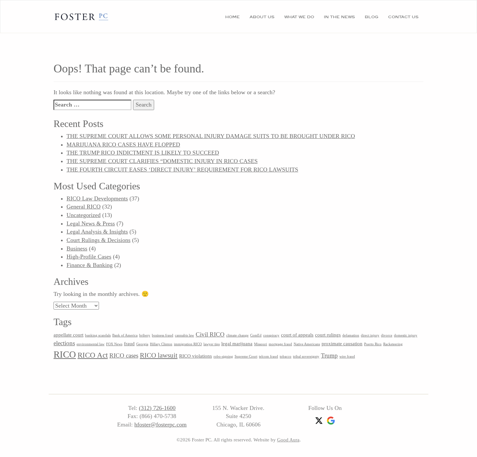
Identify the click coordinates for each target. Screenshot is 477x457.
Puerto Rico (373, 344)
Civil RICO (210, 334)
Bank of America (125, 335)
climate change (237, 335)
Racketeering (393, 344)
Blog (371, 17)
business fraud (162, 335)
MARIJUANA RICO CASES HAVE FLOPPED (123, 144)
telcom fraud (268, 356)
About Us (262, 17)
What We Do (299, 17)
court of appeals (297, 334)
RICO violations (195, 356)
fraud (129, 343)
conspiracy (271, 335)
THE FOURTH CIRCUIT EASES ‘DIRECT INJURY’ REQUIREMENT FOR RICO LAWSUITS (182, 169)
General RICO (84, 206)
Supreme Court (246, 356)
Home (232, 17)
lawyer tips (211, 344)
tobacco (285, 356)
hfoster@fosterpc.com (160, 424)
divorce (386, 335)
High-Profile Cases (89, 256)
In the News (339, 17)
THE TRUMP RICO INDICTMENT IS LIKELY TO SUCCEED (143, 152)
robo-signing (223, 356)
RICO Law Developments (97, 198)
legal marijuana (236, 343)
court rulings (328, 334)
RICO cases (123, 355)
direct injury (370, 335)
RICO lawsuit (158, 355)
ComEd (256, 335)
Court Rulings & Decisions (98, 240)
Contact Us (403, 17)
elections (64, 343)
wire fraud (347, 356)
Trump (329, 355)
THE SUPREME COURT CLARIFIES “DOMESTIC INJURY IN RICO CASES (162, 161)
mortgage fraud (280, 344)
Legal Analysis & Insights (97, 231)
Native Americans (307, 344)
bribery (144, 335)
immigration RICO (188, 344)
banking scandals (98, 335)
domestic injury (405, 335)
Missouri (260, 344)
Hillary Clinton (161, 344)
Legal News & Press (91, 223)
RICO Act (93, 355)
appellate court (68, 334)
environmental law (90, 344)
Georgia (142, 344)
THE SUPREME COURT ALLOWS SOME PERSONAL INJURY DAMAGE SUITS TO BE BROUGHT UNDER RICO (211, 136)
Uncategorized (84, 215)
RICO (65, 354)
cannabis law (184, 335)
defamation (350, 335)
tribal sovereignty (306, 356)
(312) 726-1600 (157, 408)
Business (77, 248)
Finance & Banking (90, 265)
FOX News (114, 344)
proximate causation (342, 343)
